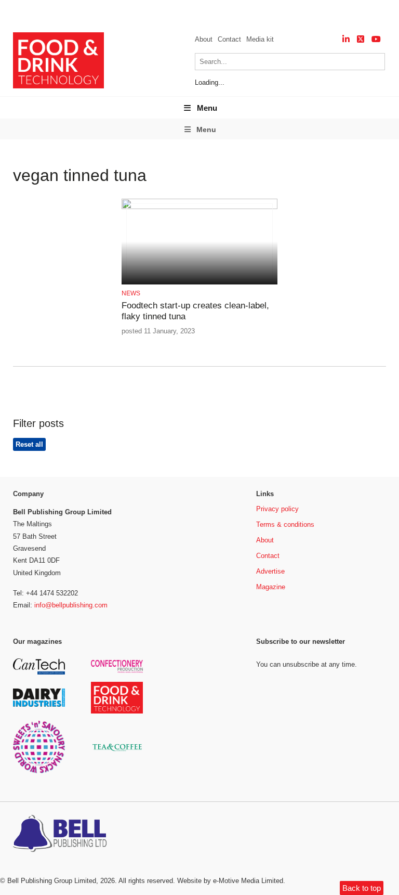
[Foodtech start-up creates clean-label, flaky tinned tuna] (199, 207)
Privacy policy (277, 509)
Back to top (361, 888)
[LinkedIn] (346, 39)
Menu (207, 107)
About (203, 39)
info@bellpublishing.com (71, 605)
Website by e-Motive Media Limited (230, 881)
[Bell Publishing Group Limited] (62, 834)
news (131, 293)
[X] (360, 39)
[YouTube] (376, 39)
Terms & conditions (285, 524)
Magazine (270, 587)
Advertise (270, 571)
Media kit (260, 39)
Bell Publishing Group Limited (51, 881)
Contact (229, 39)
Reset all (29, 444)
